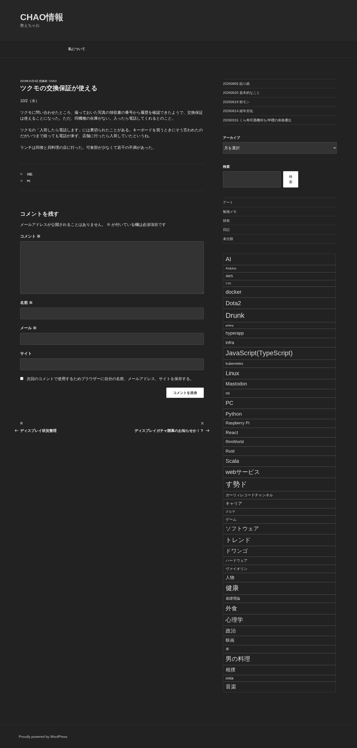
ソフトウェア (242, 529)
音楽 (231, 687)
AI (228, 259)
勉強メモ (230, 212)
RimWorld (235, 441)
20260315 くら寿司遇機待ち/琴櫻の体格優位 (257, 120)
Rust (230, 451)
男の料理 (238, 658)
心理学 (234, 619)
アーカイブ (231, 138)
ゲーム (231, 519)
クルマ (230, 511)
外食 (231, 608)
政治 (231, 630)
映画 (230, 640)
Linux (232, 373)
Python (234, 414)
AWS (229, 276)
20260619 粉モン (236, 102)
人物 (230, 577)
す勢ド (236, 484)
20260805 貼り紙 (236, 84)
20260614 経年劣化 (238, 111)
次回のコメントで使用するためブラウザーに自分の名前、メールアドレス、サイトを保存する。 (110, 379)
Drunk (235, 315)
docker (233, 292)
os (228, 393)
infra (230, 342)
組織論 (230, 678)
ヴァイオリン (236, 569)
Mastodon (236, 383)
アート (228, 202)
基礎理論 (233, 598)
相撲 (230, 669)
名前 (26, 303)
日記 (29, 174)
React (232, 432)
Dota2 (233, 303)
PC (29, 180)
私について (76, 49)
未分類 (228, 239)
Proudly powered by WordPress (43, 737)
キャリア (234, 503)
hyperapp (235, 333)
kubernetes (234, 363)
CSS (228, 283)
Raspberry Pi (237, 423)
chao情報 (41, 17)
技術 (226, 221)
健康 (232, 588)
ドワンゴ (237, 551)
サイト (26, 353)
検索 (226, 167)
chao (53, 81)
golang (229, 325)
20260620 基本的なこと (241, 93)
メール (28, 328)
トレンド (238, 539)
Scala (232, 461)
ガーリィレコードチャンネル (249, 495)
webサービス (243, 472)
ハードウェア (236, 560)
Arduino (231, 268)
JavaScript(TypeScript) (259, 353)
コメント (30, 236)
